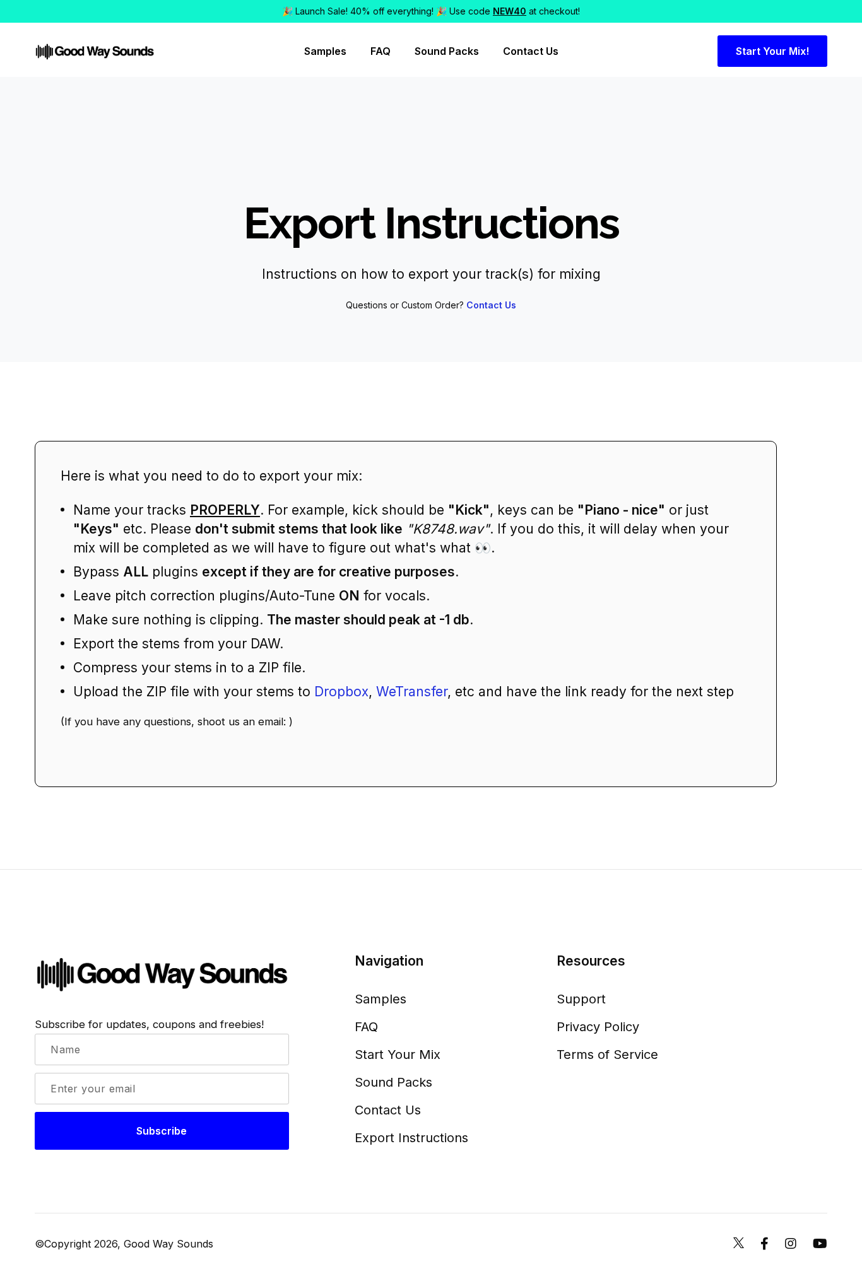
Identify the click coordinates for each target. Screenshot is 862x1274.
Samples (325, 51)
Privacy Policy (598, 1026)
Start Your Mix (397, 1054)
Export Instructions (411, 1137)
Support (581, 999)
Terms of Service (607, 1054)
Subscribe (161, 1131)
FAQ (380, 51)
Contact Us (530, 51)
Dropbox (341, 691)
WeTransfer (411, 691)
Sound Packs (447, 51)
